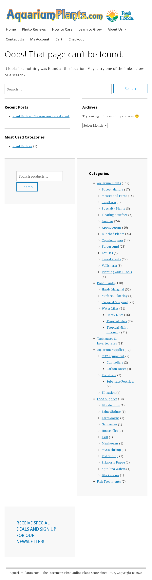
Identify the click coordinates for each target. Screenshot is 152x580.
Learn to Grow (90, 29)
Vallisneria (109, 265)
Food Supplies (107, 399)
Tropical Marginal (115, 302)
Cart (59, 39)
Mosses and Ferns (114, 195)
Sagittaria (109, 202)
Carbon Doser (116, 368)
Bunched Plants (113, 234)
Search (27, 187)
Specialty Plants (113, 208)
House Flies (110, 430)
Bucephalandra (112, 189)
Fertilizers (109, 375)
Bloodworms (111, 405)
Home (11, 29)
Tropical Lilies (116, 321)
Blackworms (110, 475)
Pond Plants (106, 283)
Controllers (114, 362)
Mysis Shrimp (111, 449)
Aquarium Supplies (110, 349)
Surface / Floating (114, 295)
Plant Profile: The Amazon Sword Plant (40, 116)
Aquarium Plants (109, 183)
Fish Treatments (109, 481)
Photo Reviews (34, 29)
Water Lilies (110, 308)
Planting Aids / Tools (117, 272)
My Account (39, 39)
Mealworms (110, 443)
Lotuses (107, 253)
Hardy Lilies (114, 315)
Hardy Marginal (113, 289)
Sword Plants (111, 259)
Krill (105, 437)
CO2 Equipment (113, 356)
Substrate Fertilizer (120, 381)
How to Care (62, 29)
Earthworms (110, 418)
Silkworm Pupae (113, 462)
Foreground (110, 246)
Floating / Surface (114, 215)
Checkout (76, 39)
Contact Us (15, 39)
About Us (115, 29)
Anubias (107, 221)
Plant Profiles (22, 146)
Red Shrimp (110, 456)
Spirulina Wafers (113, 469)
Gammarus (109, 424)
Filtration (109, 392)
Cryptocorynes (112, 240)
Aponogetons (111, 227)
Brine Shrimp (111, 411)
